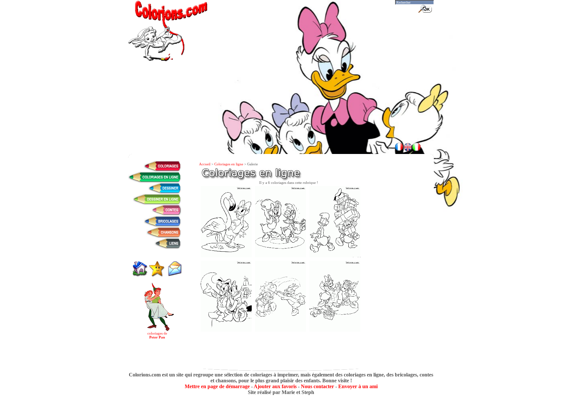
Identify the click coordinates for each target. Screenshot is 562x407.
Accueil (204, 164)
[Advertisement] (281, 120)
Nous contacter (317, 386)
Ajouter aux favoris (275, 386)
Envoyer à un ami (358, 386)
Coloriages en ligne (228, 164)
